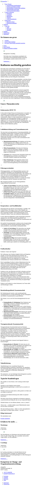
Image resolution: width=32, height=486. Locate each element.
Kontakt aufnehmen (5, 418)
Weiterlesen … (7, 61)
